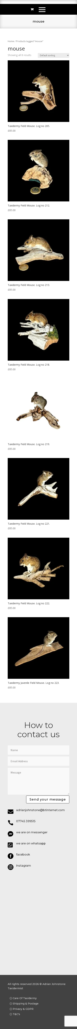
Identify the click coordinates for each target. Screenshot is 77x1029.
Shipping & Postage (25, 1003)
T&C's (16, 1014)
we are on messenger (31, 832)
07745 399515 (25, 821)
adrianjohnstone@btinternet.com (40, 810)
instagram (23, 865)
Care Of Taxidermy (25, 998)
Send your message (48, 799)
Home (11, 41)
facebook (23, 854)
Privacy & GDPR (23, 1009)
